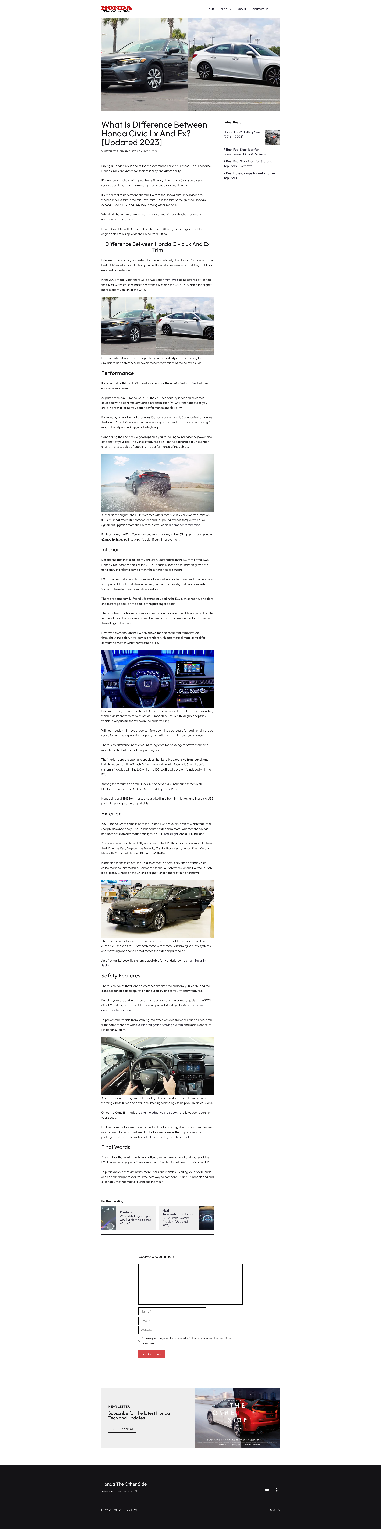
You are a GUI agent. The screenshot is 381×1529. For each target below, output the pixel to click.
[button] (276, 9)
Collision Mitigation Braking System (159, 1025)
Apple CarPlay (167, 789)
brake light (171, 834)
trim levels (171, 279)
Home (211, 9)
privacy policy (111, 1509)
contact (133, 1509)
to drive (190, 383)
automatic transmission (184, 525)
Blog (224, 9)
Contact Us (260, 9)
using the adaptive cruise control (160, 1112)
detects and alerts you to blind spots (166, 1137)
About (242, 9)
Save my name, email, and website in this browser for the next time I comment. (187, 1340)
